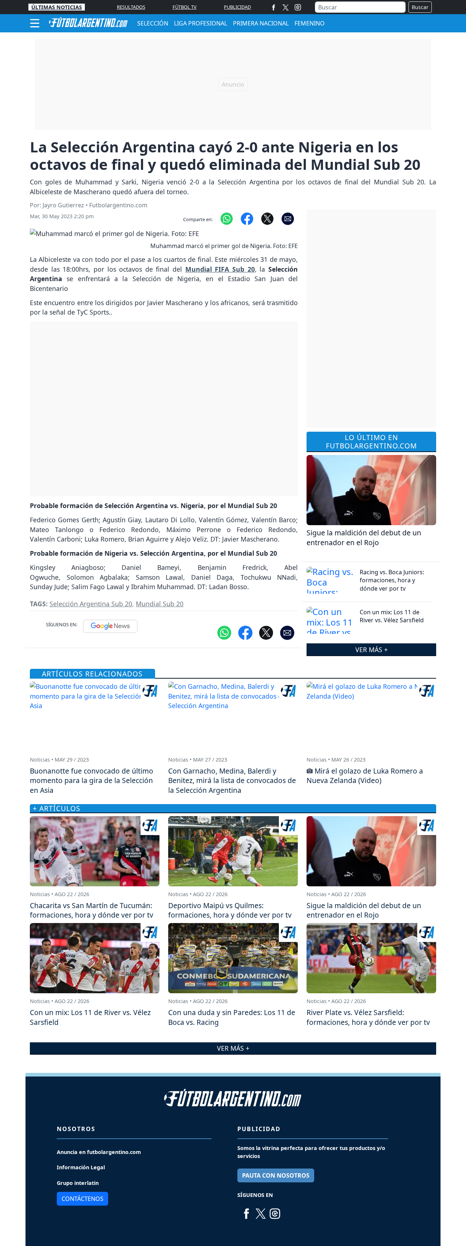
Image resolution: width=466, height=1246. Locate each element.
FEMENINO (310, 23)
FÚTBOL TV (185, 7)
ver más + (371, 649)
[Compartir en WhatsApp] (226, 218)
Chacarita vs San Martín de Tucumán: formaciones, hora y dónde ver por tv (91, 910)
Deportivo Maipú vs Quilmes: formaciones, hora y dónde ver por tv (230, 910)
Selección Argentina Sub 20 (91, 603)
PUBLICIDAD (237, 7)
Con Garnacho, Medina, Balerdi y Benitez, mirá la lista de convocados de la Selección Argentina (232, 780)
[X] (286, 7)
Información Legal (81, 1167)
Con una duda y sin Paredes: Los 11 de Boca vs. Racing (231, 1017)
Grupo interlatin (78, 1182)
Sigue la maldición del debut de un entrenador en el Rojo (364, 537)
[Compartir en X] (267, 218)
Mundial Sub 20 (159, 603)
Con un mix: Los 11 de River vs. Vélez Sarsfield (392, 616)
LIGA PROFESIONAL (200, 23)
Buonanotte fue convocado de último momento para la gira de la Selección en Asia (91, 780)
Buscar (420, 7)
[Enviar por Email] (287, 218)
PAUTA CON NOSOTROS (275, 1175)
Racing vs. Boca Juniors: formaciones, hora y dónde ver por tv (392, 580)
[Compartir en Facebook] (247, 218)
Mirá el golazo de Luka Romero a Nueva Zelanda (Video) (365, 776)
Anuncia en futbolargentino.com (99, 1152)
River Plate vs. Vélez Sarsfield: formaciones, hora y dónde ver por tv (368, 1017)
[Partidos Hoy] (298, 7)
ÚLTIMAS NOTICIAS (56, 7)
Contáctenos (82, 1199)
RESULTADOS (131, 7)
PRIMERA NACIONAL (261, 23)
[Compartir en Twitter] (266, 632)
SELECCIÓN (152, 23)
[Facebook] (273, 7)
